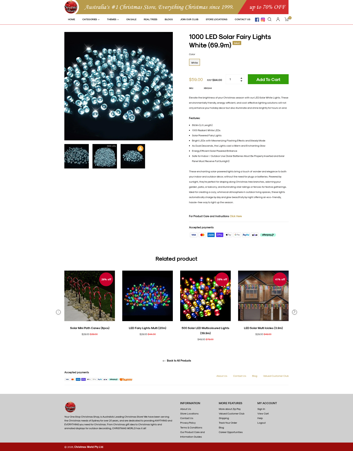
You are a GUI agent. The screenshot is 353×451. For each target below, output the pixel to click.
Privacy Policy (188, 422)
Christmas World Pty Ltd (88, 446)
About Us (221, 375)
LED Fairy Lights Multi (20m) (147, 328)
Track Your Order (228, 422)
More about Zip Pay (230, 408)
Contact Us (239, 375)
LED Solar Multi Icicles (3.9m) (263, 328)
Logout (261, 422)
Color (192, 54)
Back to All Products (178, 360)
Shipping (224, 418)
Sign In (261, 408)
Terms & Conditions (191, 427)
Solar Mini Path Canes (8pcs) (89, 328)
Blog (254, 375)
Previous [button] (58, 312)
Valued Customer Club (276, 375)
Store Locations (189, 413)
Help (260, 418)
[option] (90, 309)
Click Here (236, 216)
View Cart (263, 413)
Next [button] (294, 312)
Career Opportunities (231, 432)
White (194, 62)
